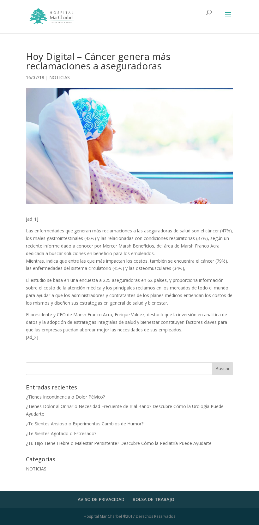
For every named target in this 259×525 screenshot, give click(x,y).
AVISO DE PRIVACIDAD (101, 499)
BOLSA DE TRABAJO (153, 499)
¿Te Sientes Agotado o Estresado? (61, 433)
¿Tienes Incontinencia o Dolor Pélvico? (65, 397)
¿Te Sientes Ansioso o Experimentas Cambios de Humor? (84, 424)
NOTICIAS (59, 77)
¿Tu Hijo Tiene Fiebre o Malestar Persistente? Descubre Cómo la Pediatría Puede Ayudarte (119, 443)
